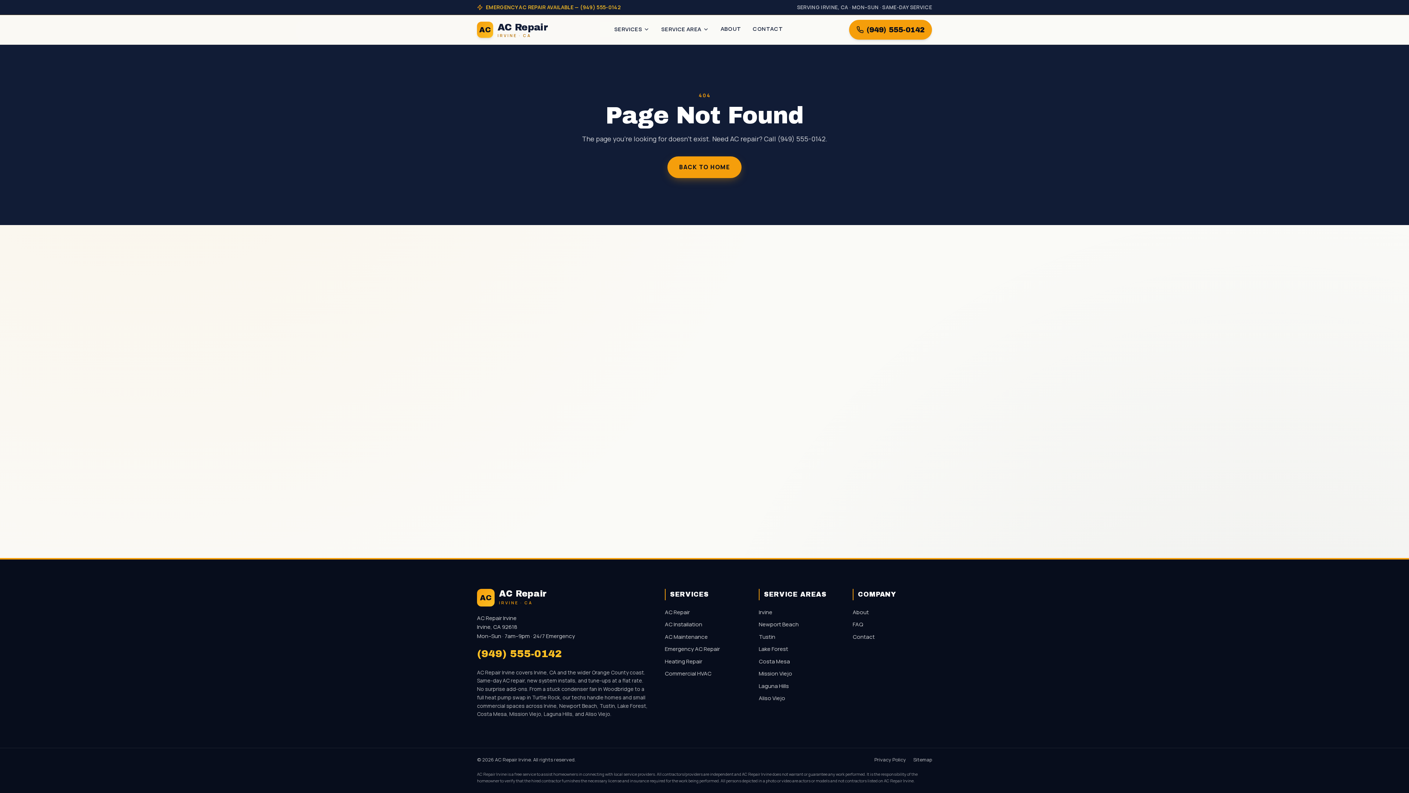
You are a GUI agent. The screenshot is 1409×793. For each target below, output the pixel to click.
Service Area (681, 29)
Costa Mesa (774, 661)
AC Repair (677, 612)
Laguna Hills (774, 686)
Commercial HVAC (688, 673)
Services (628, 29)
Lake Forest (773, 649)
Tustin (767, 637)
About (731, 29)
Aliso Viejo (772, 698)
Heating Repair (683, 661)
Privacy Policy (890, 759)
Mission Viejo (775, 673)
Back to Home (704, 167)
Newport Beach (779, 624)
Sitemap (922, 759)
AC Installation (683, 624)
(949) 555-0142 (896, 30)
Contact (768, 29)
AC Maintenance (686, 637)
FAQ (858, 624)
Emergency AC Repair (692, 649)
